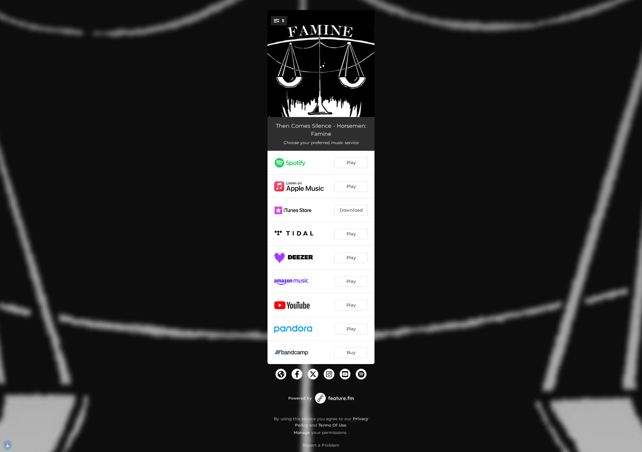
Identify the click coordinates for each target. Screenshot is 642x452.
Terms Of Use (332, 425)
